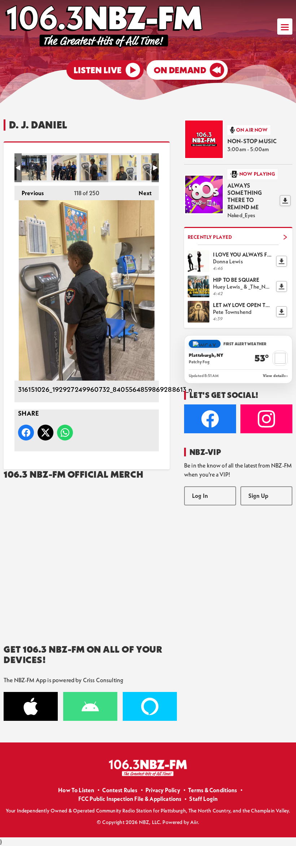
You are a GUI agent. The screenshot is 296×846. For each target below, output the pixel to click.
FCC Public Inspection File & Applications (130, 798)
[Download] (285, 200)
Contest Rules (119, 790)
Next (141, 193)
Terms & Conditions (212, 790)
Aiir (194, 822)
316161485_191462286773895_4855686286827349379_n (64, 167)
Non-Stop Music (252, 141)
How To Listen (76, 790)
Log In (200, 495)
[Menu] (284, 26)
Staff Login (203, 798)
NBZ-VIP (205, 452)
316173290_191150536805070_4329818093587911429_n (34, 167)
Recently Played (210, 237)
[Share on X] (45, 432)
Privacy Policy (162, 790)
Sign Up (258, 495)
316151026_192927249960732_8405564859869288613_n (93, 167)
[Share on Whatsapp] (65, 432)
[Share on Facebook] (26, 432)
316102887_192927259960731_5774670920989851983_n (123, 167)
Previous (29, 193)
